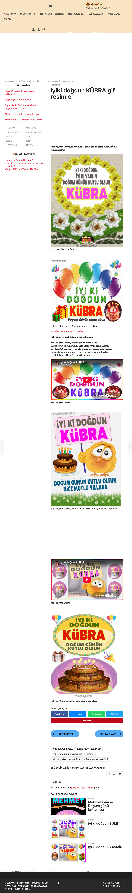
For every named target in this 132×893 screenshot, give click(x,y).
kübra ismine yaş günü (96, 759)
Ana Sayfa (11, 128)
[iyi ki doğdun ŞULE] (68, 829)
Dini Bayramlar (34, 132)
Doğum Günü (12, 132)
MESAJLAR (46, 14)
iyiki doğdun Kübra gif (89, 749)
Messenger (78, 714)
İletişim (29, 145)
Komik (9, 141)
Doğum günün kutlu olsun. (18, 99)
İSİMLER (59, 14)
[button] (50, 5)
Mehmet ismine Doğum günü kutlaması (100, 805)
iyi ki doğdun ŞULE (103, 823)
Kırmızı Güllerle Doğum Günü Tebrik (23, 119)
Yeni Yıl (29, 137)
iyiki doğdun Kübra (63, 749)
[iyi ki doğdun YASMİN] (68, 852)
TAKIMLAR (114, 14)
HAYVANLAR (11, 145)
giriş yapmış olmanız (82, 787)
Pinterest (87, 720)
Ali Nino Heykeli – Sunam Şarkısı (22, 114)
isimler (56, 85)
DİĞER (7, 19)
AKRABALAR (96, 14)
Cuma (28, 141)
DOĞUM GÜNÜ (27, 14)
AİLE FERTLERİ (76, 14)
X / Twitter (115, 714)
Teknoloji (31, 128)
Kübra (90, 754)
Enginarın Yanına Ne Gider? (19, 160)
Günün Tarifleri (25, 154)
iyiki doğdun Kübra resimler (67, 754)
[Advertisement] (66, 56)
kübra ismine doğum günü (66, 759)
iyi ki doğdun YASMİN (105, 847)
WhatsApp (96, 714)
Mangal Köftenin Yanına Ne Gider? (23, 169)
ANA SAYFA (10, 14)
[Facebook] (58, 883)
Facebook (59, 714)
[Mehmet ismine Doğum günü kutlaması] (68, 806)
